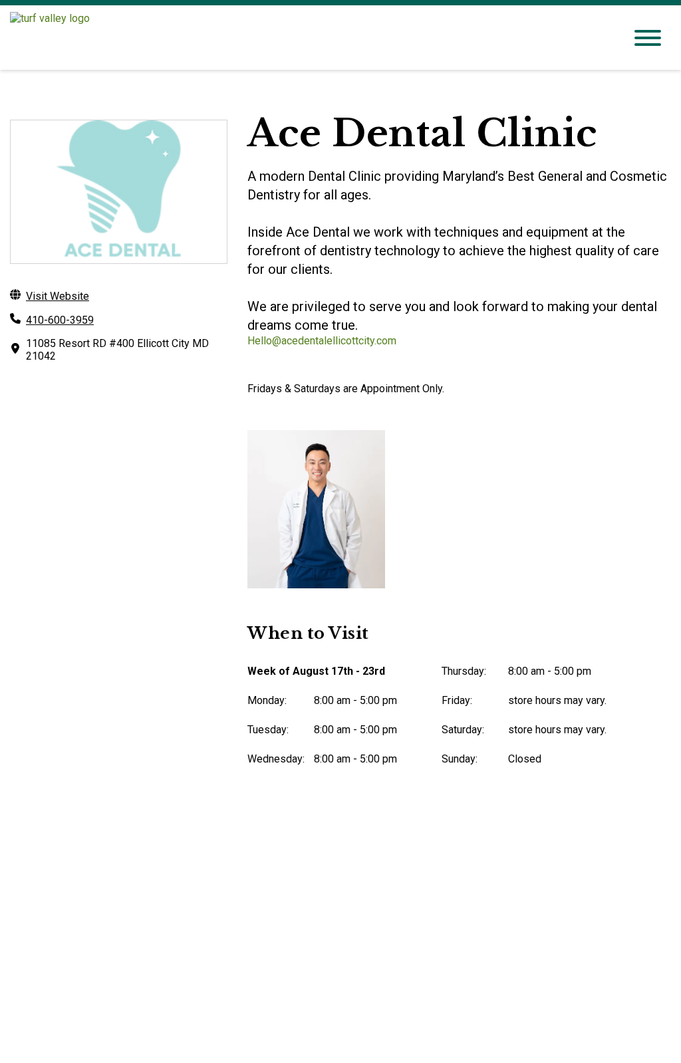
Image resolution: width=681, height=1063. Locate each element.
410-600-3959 (60, 320)
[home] (307, 37)
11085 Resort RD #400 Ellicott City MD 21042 (117, 349)
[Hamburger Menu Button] (647, 38)
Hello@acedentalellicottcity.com (321, 340)
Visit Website (57, 296)
